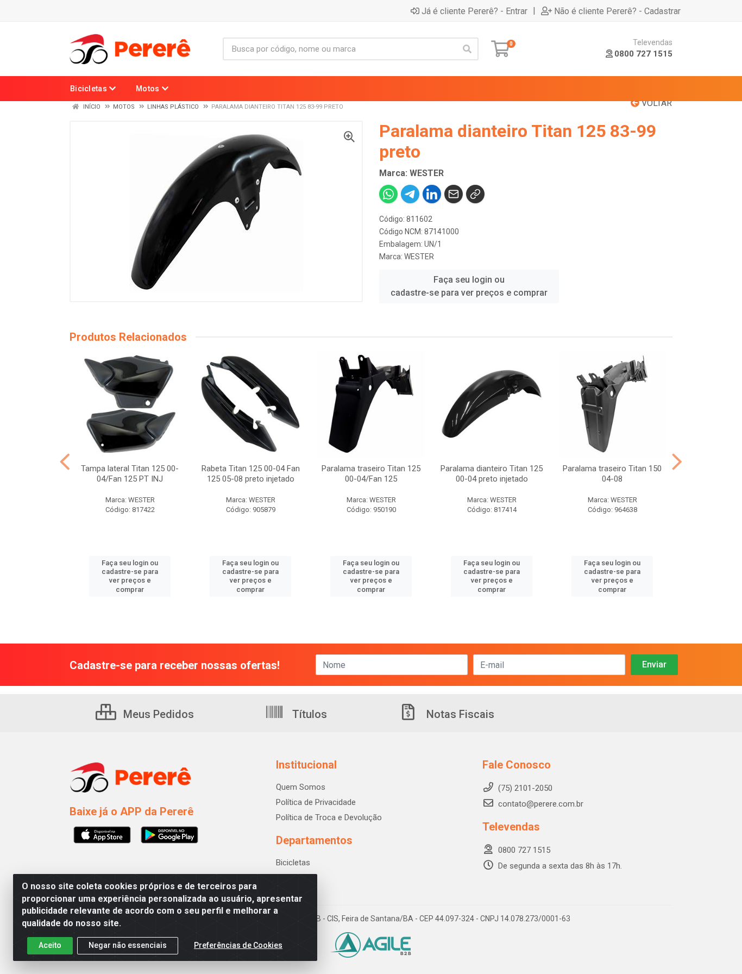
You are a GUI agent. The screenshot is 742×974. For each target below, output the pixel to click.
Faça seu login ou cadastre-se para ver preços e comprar (469, 286)
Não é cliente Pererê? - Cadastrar (617, 11)
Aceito (50, 945)
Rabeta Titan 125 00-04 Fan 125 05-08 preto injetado (251, 474)
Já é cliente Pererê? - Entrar (474, 11)
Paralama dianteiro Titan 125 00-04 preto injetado (492, 474)
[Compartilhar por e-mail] (453, 194)
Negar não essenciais (128, 945)
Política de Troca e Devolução (329, 817)
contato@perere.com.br (540, 804)
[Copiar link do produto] (475, 194)
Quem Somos (300, 787)
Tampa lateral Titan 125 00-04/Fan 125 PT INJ (130, 474)
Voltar (655, 103)
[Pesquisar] (467, 49)
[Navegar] (65, 462)
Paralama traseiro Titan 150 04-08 (612, 474)
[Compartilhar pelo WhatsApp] (388, 194)
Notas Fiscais (459, 714)
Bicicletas (293, 862)
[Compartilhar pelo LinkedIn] (432, 194)
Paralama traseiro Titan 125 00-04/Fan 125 (371, 474)
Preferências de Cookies (238, 945)
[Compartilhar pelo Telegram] (410, 194)
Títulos (308, 714)
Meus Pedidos (157, 714)
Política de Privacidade (316, 802)
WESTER (419, 256)
